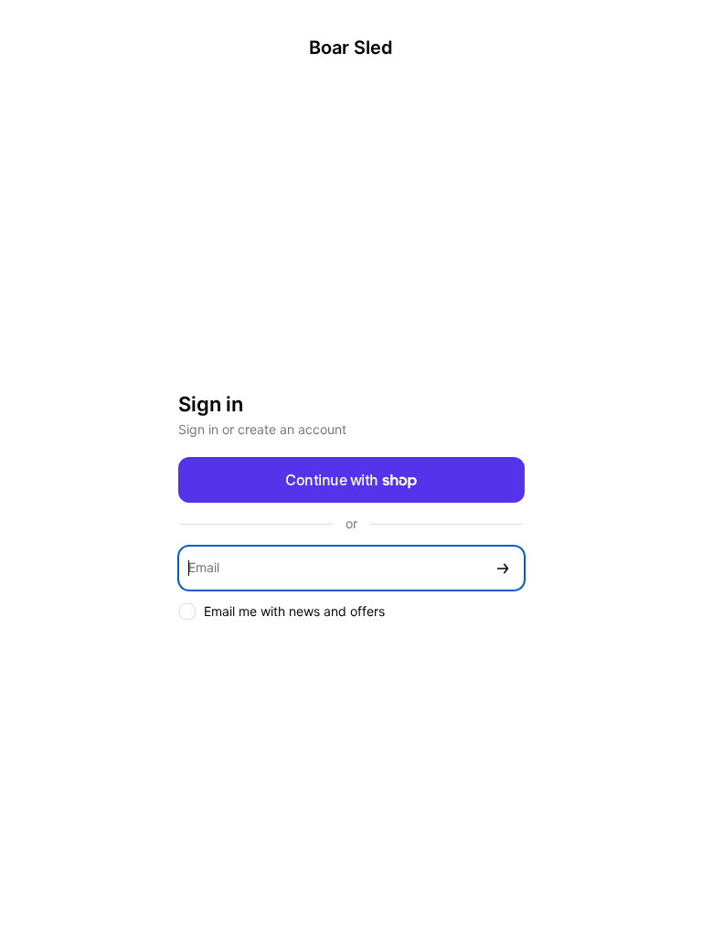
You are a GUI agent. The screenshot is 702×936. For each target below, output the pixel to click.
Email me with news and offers (294, 611)
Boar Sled (351, 47)
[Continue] (502, 568)
